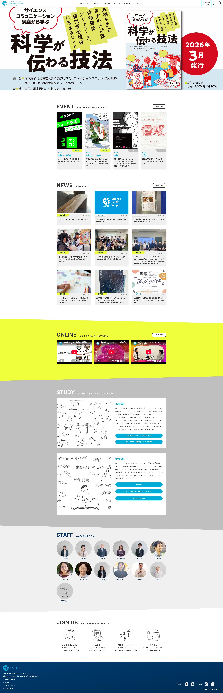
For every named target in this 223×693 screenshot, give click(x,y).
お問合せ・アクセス (10, 679)
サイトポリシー (9, 688)
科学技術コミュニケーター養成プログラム (139, 436)
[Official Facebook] (186, 684)
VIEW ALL (159, 106)
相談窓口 (7, 682)
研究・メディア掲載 (139, 498)
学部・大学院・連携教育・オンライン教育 (139, 442)
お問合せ (207, 2)
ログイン (207, 5)
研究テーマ (138, 484)
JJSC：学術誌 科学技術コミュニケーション (139, 491)
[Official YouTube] (193, 684)
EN (214, 4)
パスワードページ (9, 685)
